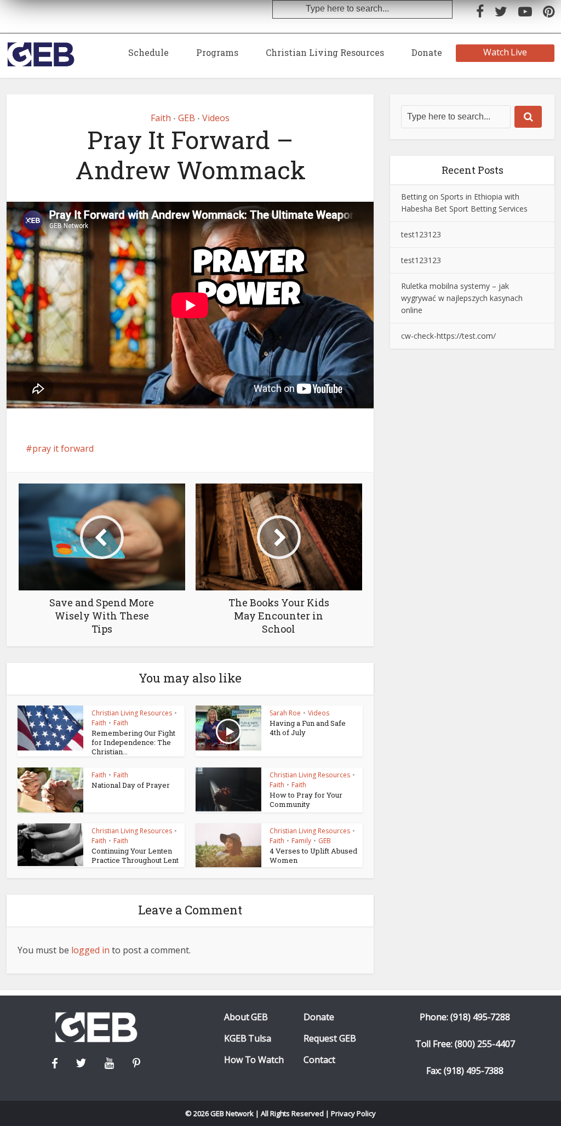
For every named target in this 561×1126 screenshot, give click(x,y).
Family (301, 840)
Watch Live (505, 52)
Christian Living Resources (325, 52)
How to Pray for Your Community (306, 799)
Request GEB (330, 1038)
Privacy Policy (353, 1113)
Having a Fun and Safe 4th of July (308, 727)
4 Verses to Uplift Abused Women (313, 855)
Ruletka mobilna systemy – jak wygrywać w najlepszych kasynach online (462, 298)
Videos (216, 118)
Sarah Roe (285, 713)
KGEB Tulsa (248, 1038)
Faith (161, 118)
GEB (186, 118)
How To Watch (254, 1060)
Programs (217, 52)
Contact (319, 1060)
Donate (426, 52)
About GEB (246, 1017)
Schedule (148, 52)
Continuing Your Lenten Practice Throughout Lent (135, 855)
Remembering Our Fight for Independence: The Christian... (133, 742)
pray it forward (63, 448)
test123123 (421, 234)
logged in (90, 950)
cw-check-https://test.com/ (448, 336)
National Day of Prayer (130, 785)
